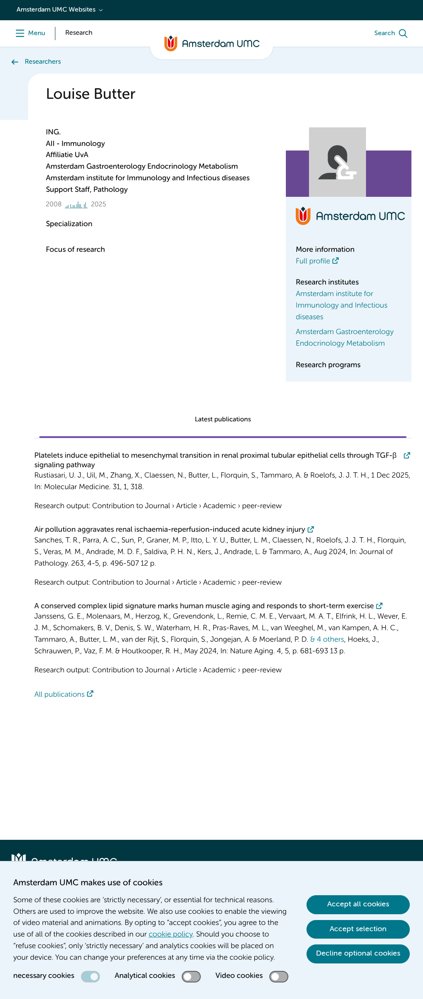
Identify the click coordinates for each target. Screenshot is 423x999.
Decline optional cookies (358, 953)
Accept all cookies (358, 904)
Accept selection (358, 929)
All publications (59, 695)
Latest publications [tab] (223, 419)
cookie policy (170, 935)
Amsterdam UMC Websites (56, 10)
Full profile (313, 261)
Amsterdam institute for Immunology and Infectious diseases (341, 306)
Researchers (43, 62)
